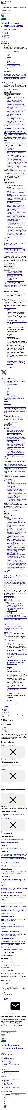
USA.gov (6, 1072)
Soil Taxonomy (10, 279)
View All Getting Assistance (11, 89)
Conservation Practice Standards (15, 272)
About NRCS (7, 33)
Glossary (6, 1082)
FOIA (5, 1057)
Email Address (7, 1094)
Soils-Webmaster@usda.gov (11, 1013)
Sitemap (6, 1089)
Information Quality (8, 1058)
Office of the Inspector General (11, 1071)
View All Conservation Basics (11, 51)
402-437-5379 (7, 999)
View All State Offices (9, 148)
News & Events (8, 299)
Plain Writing (7, 1086)
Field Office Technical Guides (14, 271)
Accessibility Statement (9, 1063)
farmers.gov (7, 35)
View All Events (11, 337)
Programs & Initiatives (9, 169)
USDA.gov (6, 36)
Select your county (5, 1032)
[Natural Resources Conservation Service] (14, 18)
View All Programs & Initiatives (11, 177)
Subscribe (6, 32)
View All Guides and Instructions (12, 282)
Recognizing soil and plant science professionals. (13, 839)
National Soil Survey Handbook (15, 275)
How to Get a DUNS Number (14, 274)
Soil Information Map (6, 967)
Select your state (5, 1029)
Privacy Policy (7, 1061)
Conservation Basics (9, 45)
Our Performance (8, 1060)
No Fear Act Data (8, 1083)
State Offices (7, 142)
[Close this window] (13, 752)
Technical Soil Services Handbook (15, 281)
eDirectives (6, 1080)
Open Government (8, 1084)
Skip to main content (6, 1)
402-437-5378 (7, 998)
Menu (2, 14)
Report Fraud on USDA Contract (12, 1087)
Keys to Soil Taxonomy (13, 276)
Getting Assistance (8, 82)
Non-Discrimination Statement (11, 1064)
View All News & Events (10, 308)
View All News (10, 310)
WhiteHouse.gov (8, 1073)
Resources (6, 254)
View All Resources (9, 263)
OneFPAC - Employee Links (11, 1079)
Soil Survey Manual (12, 278)
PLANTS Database (5, 980)
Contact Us (6, 38)
